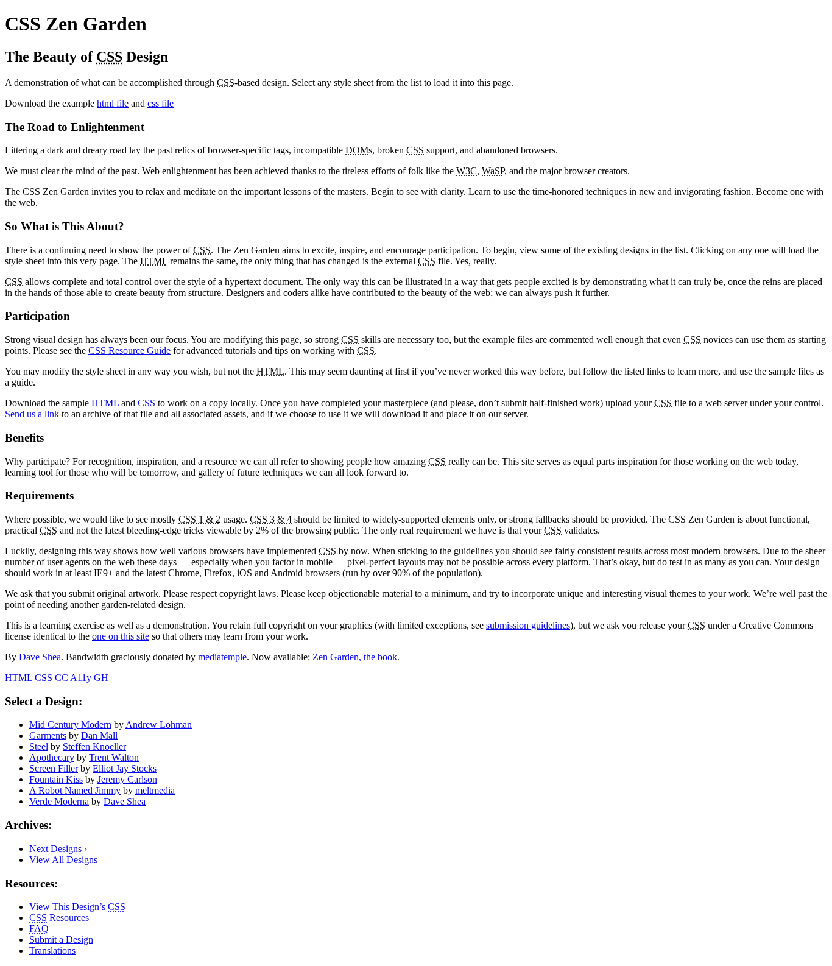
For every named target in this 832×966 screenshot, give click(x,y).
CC (61, 677)
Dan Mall (99, 735)
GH (101, 677)
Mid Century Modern (70, 724)
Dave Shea (40, 657)
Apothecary (51, 757)
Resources (59, 917)
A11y (80, 677)
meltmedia (155, 790)
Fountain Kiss (56, 779)
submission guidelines (528, 625)
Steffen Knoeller (94, 746)
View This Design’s (77, 906)
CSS (146, 403)
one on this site (120, 636)
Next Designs (58, 849)
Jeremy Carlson (127, 779)
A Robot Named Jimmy (75, 790)
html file (113, 103)
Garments (47, 735)
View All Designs (63, 860)
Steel (38, 746)
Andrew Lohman (158, 724)
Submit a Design (61, 939)
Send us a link (32, 414)
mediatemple (222, 657)
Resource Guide (129, 350)
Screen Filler (53, 768)
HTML (105, 403)
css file (160, 103)
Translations (52, 950)
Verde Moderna (59, 801)
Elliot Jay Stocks (125, 768)
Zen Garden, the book (354, 657)
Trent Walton (114, 757)
